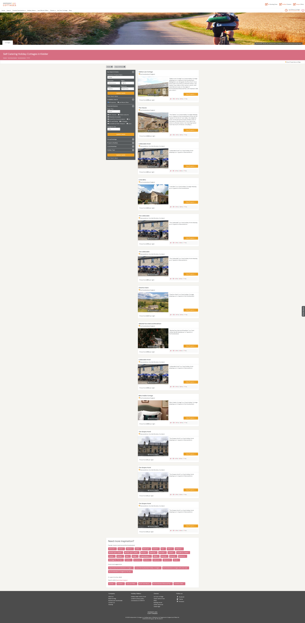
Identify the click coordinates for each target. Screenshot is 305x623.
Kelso (127, 556)
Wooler (176, 560)
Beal (162, 549)
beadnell (155, 549)
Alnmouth (112, 549)
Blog (70, 10)
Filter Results (303, 311)
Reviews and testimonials (115, 600)
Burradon (162, 552)
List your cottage (158, 596)
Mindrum (163, 556)
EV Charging (124, 121)
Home (3, 10)
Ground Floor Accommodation (117, 119)
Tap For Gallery (153, 95)
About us (110, 596)
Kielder (109, 67)
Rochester (137, 560)
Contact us (111, 602)
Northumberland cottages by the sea (120, 571)
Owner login (157, 606)
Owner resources (158, 604)
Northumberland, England (147, 74)
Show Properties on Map (293, 62)
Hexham (119, 556)
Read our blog (112, 598)
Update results (120, 93)
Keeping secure (158, 602)
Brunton (143, 552)
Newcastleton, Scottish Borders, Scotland (152, 146)
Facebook (181, 597)
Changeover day (111, 126)
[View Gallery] (153, 90)
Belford (170, 549)
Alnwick (120, 549)
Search (9, 10)
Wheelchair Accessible (115, 117)
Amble (137, 549)
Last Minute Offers (42, 10)
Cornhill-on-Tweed (182, 552)
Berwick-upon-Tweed (131, 552)
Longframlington (145, 556)
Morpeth (172, 556)
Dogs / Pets (110, 109)
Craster (111, 556)
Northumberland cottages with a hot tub (175, 568)
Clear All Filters (119, 67)
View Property (190, 94)
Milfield (155, 556)
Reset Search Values (112, 96)
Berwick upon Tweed (115, 552)
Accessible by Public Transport (117, 123)
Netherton (182, 556)
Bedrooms (124, 86)
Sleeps (109, 86)
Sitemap (110, 604)
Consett (170, 552)
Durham (111, 583)
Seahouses (156, 560)
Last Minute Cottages (294, 9)
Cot (129, 119)
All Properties (112, 102)
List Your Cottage (62, 10)
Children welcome (124, 114)
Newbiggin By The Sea (115, 560)
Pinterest (181, 601)
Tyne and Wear (130, 583)
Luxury (129, 123)
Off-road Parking (113, 121)
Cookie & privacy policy (137, 598)
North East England (121, 580)
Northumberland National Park (162, 583)
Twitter (181, 599)
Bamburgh (146, 549)
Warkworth (166, 560)
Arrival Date (110, 80)
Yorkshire (120, 583)
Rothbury (146, 560)
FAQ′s (155, 600)
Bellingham (179, 549)
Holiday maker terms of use (138, 596)
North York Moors (144, 583)
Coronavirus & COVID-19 (137, 600)
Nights (123, 80)
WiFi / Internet (112, 114)
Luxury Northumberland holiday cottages (147, 568)
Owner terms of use (159, 598)
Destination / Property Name (114, 75)
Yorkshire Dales (178, 583)
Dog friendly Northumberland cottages (120, 568)
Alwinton (129, 549)
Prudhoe (127, 560)
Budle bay (152, 552)
